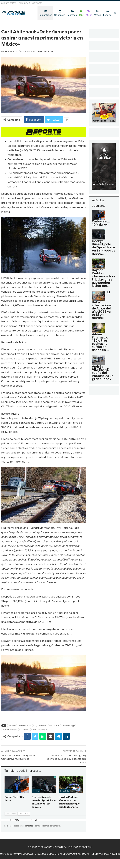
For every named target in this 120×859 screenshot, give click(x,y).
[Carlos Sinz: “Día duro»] (17, 784)
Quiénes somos (9, 3)
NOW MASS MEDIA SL (23, 854)
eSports (107, 15)
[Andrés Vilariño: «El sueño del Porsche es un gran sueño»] (98, 360)
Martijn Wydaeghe (40, 729)
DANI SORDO (54, 726)
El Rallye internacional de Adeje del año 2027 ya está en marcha (102, 305)
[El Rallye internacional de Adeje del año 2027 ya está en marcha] (98, 296)
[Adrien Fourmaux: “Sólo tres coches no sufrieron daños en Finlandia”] (98, 328)
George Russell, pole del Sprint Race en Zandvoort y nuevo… (103, 247)
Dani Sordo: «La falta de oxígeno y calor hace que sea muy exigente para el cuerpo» (66, 759)
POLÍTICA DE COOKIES (80, 847)
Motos (97, 15)
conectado (29, 826)
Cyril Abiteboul (40, 726)
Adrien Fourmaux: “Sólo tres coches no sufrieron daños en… (100, 342)
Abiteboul (12, 726)
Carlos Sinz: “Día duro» (101, 222)
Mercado (72, 15)
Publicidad (24, 3)
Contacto (37, 3)
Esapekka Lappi (69, 726)
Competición (45, 15)
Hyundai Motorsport (10, 729)
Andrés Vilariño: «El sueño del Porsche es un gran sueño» (102, 373)
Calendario (59, 15)
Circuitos (9, 791)
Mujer (89, 15)
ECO (81, 15)
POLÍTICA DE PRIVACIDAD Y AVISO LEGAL (48, 847)
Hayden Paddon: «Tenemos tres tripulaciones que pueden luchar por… (103, 278)
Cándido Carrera (25, 726)
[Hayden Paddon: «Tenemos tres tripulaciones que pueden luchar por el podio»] (71, 784)
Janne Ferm (25, 729)
